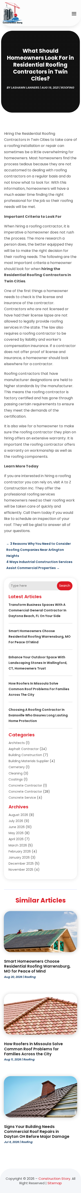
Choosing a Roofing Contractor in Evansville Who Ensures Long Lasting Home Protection (38, 715)
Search (64, 585)
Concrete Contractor (25, 785)
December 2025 (21, 863)
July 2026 (16, 821)
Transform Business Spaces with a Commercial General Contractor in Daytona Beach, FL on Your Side (37, 610)
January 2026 (19, 857)
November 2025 (21, 869)
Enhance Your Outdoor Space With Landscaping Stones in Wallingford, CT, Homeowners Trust (38, 663)
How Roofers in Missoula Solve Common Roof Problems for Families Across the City (39, 689)
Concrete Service (22, 797)
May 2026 (16, 833)
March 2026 (18, 845)
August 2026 (18, 815)
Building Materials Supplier (29, 761)
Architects (17, 743)
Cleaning (15, 773)
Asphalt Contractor (24, 749)
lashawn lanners (25, 87)
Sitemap (54, 1183)
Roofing (67, 87)
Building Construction (25, 755)
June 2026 (17, 827)
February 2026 (20, 851)
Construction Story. (54, 1178)
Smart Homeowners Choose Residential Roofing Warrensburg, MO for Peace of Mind (40, 636)
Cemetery (17, 767)
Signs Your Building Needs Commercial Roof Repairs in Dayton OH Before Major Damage (36, 1131)
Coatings (16, 779)
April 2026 (16, 839)
